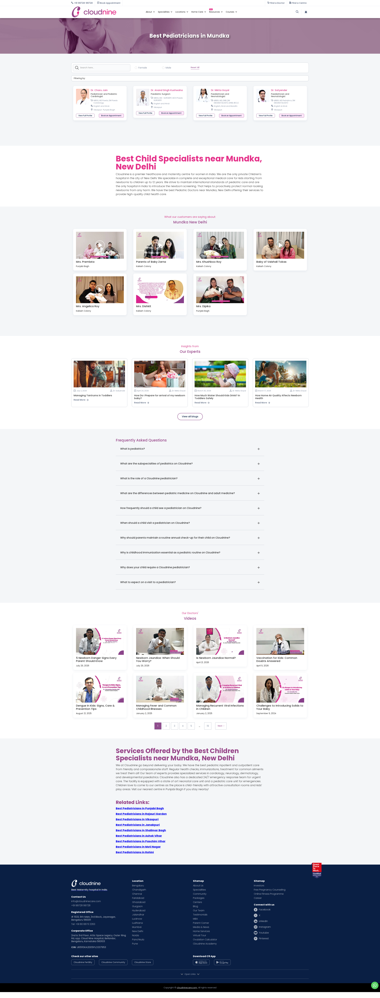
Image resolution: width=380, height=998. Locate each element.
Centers (197, 902)
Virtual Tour (199, 935)
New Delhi (137, 931)
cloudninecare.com (187, 987)
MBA (195, 919)
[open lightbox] (100, 245)
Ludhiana (137, 923)
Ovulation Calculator (205, 939)
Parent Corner (201, 923)
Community (199, 894)
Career (258, 898)
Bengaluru (138, 885)
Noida (135, 935)
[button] (149, 11)
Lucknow (137, 919)
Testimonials (200, 914)
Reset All (195, 67)
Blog (195, 906)
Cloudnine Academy (205, 943)
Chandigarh (139, 889)
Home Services (201, 931)
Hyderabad (138, 910)
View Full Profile (85, 115)
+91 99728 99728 (80, 905)
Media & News (201, 927)
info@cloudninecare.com (86, 901)
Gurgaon (137, 906)
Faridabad (138, 898)
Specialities (199, 889)
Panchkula (138, 939)
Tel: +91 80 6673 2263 (83, 924)
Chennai (137, 894)
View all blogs (190, 416)
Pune (135, 943)
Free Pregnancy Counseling (269, 889)
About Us (198, 885)
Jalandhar (138, 914)
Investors (259, 885)
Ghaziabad (138, 902)
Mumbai (136, 927)
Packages (198, 898)
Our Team (198, 910)
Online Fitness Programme (269, 894)
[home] (107, 12)
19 (208, 726)
